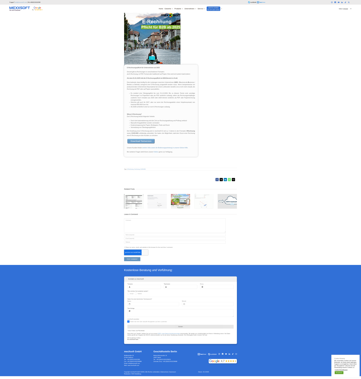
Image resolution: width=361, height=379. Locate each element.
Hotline (156, 152)
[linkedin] (342, 2)
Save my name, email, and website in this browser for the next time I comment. (149, 247)
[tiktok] (345, 2)
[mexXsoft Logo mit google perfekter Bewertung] (26, 7)
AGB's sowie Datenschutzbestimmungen (169, 333)
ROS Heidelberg (136, 374)
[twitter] (349, 2)
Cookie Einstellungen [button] (341, 370)
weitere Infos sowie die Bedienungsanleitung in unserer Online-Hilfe (165, 148)
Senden (180, 326)
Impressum (172, 372)
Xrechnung (137, 169)
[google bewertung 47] (223, 359)
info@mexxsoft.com (21, 2)
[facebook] (335, 2)
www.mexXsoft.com (133, 365)
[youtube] (338, 2)
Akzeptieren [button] (339, 372)
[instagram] (332, 2)
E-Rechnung (130, 169)
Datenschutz (164, 372)
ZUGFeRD (143, 169)
